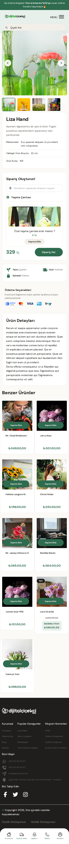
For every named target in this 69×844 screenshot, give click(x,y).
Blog (4, 742)
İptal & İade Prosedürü (56, 747)
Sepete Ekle (34, 241)
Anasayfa (6, 730)
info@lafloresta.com (18, 773)
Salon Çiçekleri (24, 736)
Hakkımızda (7, 736)
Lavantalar (22, 730)
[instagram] (25, 795)
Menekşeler (22, 742)
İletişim (5, 747)
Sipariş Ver (49, 252)
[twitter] (15, 795)
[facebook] (5, 795)
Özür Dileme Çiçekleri (27, 747)
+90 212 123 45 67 (16, 761)
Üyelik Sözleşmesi (53, 742)
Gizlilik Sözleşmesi (54, 736)
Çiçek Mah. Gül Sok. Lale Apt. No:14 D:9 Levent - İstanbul (34, 779)
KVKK (47, 730)
